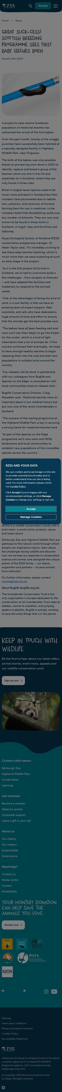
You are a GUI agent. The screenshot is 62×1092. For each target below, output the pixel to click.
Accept (31, 509)
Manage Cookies (31, 517)
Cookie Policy (18, 486)
